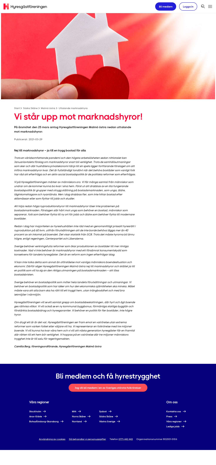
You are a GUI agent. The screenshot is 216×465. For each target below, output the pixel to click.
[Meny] (210, 6)
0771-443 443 (126, 439)
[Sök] (203, 6)
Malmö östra (48, 108)
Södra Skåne (30, 108)
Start (17, 108)
